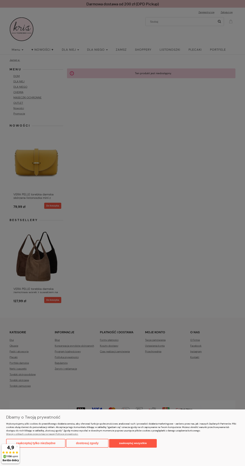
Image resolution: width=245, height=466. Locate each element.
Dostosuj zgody (87, 443)
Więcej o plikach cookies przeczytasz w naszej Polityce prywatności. (42, 434)
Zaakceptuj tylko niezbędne (36, 443)
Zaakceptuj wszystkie (133, 443)
